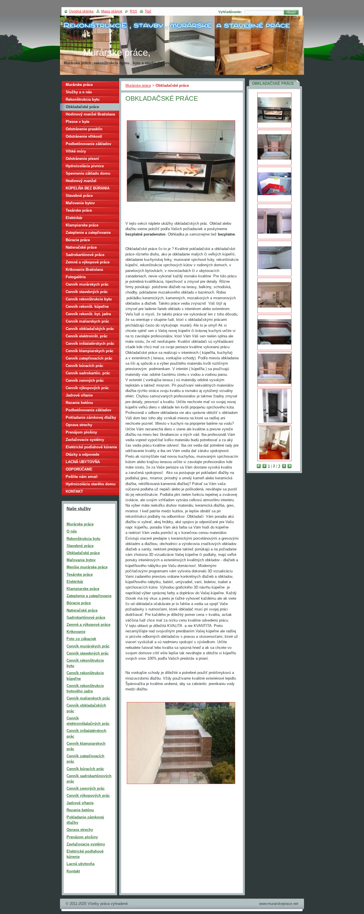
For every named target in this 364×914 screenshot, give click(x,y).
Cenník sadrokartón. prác (88, 373)
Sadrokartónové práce (85, 255)
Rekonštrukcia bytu (83, 99)
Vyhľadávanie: (230, 12)
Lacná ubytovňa (80, 864)
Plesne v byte (77, 121)
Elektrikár (74, 218)
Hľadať (291, 12)
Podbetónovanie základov (88, 144)
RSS (133, 11)
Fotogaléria (76, 277)
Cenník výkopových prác (87, 388)
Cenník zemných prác (85, 380)
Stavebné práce (79, 195)
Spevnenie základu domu (88, 173)
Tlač (148, 11)
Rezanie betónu (79, 403)
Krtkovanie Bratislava (84, 269)
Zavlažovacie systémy (85, 440)
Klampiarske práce (82, 225)
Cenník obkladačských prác (90, 329)
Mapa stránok (111, 11)
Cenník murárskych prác (87, 284)
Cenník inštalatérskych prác (90, 343)
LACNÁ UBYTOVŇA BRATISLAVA (83, 463)
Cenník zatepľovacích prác (89, 358)
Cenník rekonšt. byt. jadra (88, 314)
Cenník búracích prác (84, 366)
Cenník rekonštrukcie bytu (89, 299)
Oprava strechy (79, 425)
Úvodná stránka (81, 11)
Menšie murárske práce (87, 567)
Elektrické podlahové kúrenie (91, 447)
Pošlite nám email (82, 476)
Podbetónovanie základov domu (88, 411)
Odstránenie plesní (82, 158)
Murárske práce (138, 85)
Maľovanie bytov (80, 203)
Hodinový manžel (81, 181)
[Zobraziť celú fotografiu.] (274, 110)
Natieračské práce (81, 247)
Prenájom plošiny (81, 432)
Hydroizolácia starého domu (90, 484)
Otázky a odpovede (82, 454)
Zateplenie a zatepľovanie (88, 232)
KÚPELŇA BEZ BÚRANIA (87, 188)
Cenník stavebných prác (87, 292)
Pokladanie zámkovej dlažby (91, 417)
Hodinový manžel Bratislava (90, 114)
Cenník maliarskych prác (87, 321)
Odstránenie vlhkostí (84, 136)
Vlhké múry (76, 151)
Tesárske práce (79, 210)
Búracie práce (78, 240)
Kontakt (73, 871)
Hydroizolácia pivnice (85, 166)
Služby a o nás (79, 92)
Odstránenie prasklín (84, 129)
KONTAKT (74, 491)
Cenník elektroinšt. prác (86, 336)
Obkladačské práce (82, 107)
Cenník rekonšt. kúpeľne (87, 306)
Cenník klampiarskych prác (89, 351)
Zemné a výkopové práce (87, 262)
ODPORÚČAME (79, 469)
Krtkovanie (76, 632)
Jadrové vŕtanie (79, 395)
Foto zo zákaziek (81, 639)
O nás (72, 531)
